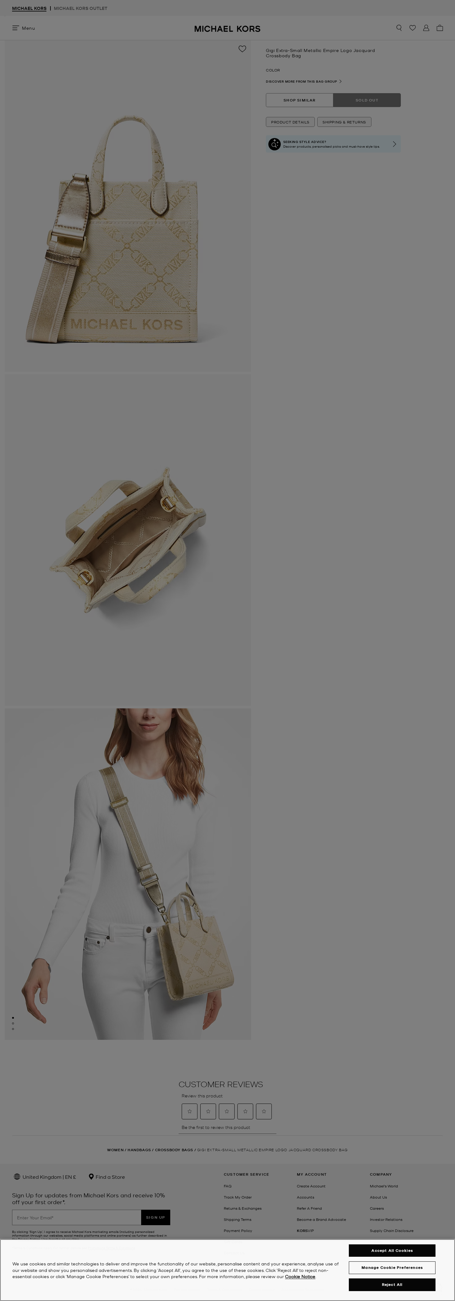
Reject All (392, 1284)
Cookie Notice (300, 1276)
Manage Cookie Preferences (392, 1267)
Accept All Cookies (392, 1250)
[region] (227, 1270)
